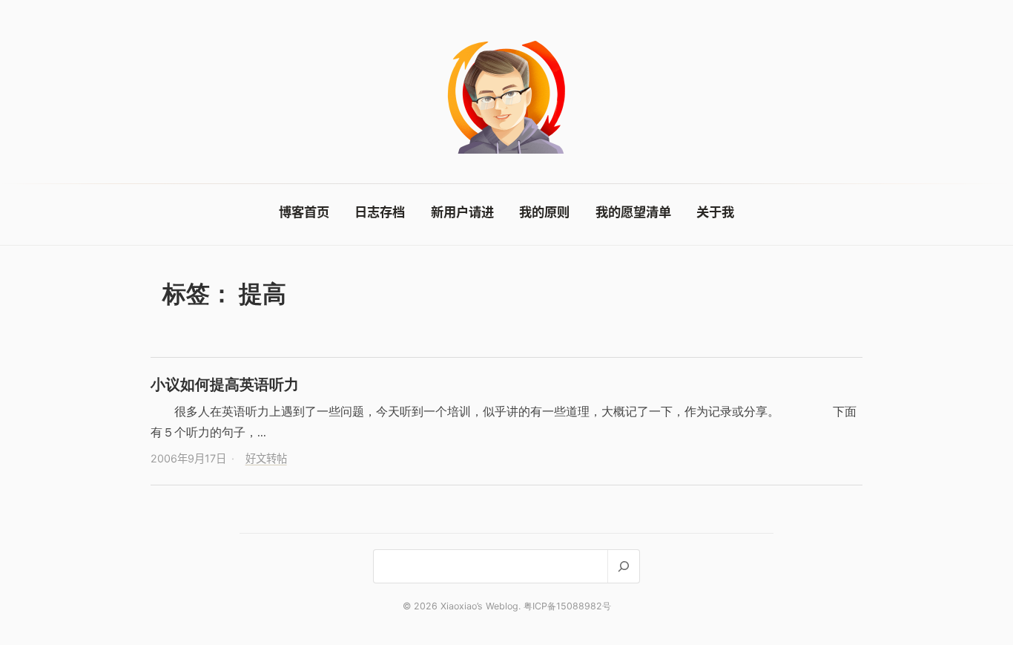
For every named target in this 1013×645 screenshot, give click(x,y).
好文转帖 (266, 458)
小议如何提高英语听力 (225, 384)
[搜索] (623, 566)
